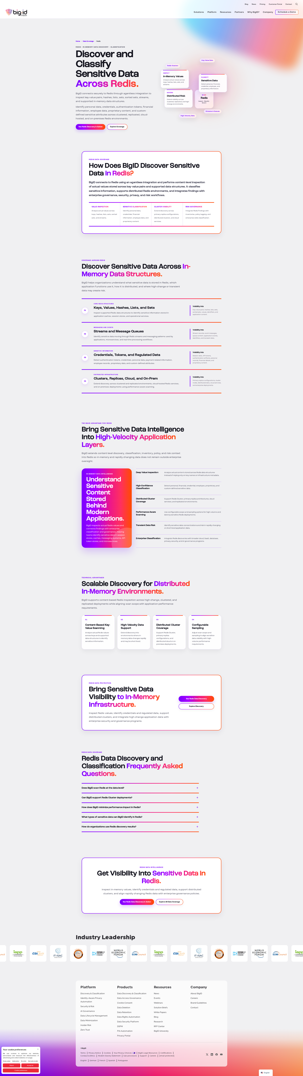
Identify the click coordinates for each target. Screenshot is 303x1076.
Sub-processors (130, 1056)
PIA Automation (124, 1031)
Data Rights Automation (128, 1017)
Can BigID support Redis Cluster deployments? (107, 798)
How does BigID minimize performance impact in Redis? (111, 807)
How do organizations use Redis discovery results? (109, 827)
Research (158, 1022)
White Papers (160, 1012)
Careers (194, 998)
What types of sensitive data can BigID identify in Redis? (112, 817)
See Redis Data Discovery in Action (137, 902)
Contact (288, 4)
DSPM (120, 1026)
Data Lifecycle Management (93, 1016)
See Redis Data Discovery (196, 699)
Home (78, 41)
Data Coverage (88, 41)
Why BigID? (253, 12)
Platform (211, 12)
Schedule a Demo (287, 12)
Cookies (107, 1053)
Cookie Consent (124, 1003)
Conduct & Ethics (87, 1056)
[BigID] (16, 12)
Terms (83, 1053)
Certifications (166, 1053)
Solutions (199, 12)
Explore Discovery (196, 706)
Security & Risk (87, 1006)
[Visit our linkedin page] (212, 1054)
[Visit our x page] (207, 1054)
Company (268, 12)
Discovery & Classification (92, 993)
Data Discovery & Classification (131, 993)
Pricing (262, 4)
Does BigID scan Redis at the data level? (103, 788)
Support (143, 1056)
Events (157, 998)
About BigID (196, 993)
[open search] (297, 4)
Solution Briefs (161, 1007)
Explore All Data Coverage (169, 902)
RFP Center (159, 1026)
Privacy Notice (95, 1053)
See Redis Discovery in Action (90, 127)
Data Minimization (89, 1020)
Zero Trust (85, 1030)
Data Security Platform (128, 1022)
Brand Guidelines (199, 1003)
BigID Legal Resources (147, 1053)
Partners (239, 12)
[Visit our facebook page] (216, 1054)
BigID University (161, 1031)
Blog (246, 4)
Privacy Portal (123, 1036)
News (254, 4)
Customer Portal (275, 4)
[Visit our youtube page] (221, 1054)
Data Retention (124, 1012)
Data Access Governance (129, 998)
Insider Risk (85, 1025)
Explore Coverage (117, 127)
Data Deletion (123, 1007)
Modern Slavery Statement (109, 1056)
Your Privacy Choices (123, 1053)
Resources (225, 12)
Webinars (158, 1003)
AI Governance (87, 1011)
